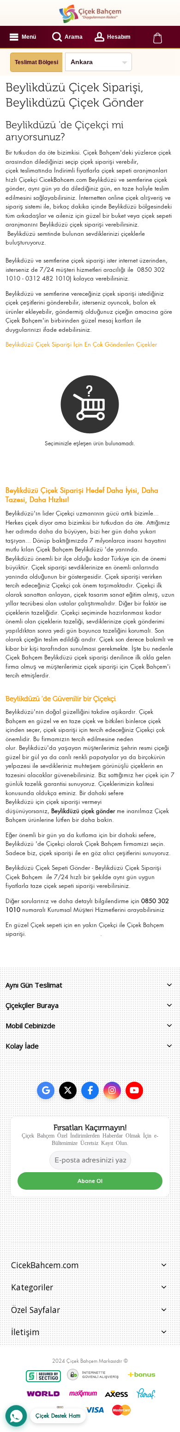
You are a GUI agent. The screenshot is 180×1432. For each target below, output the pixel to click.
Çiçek (37, 925)
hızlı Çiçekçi (21, 180)
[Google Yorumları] (45, 1090)
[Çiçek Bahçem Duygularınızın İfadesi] (90, 14)
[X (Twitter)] (68, 1090)
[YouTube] (134, 1090)
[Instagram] (112, 1090)
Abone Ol (90, 1181)
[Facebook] (90, 1090)
